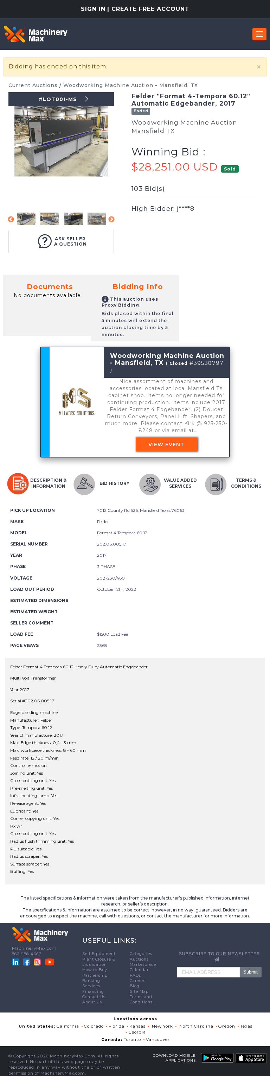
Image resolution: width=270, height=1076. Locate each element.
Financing (93, 991)
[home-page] (36, 34)
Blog (135, 986)
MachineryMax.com (34, 948)
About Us (92, 1002)
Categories (141, 953)
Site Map (139, 991)
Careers (138, 980)
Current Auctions (33, 85)
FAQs (135, 975)
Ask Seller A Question (70, 241)
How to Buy (94, 970)
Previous (10, 219)
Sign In (93, 9)
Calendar (139, 970)
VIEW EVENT (166, 444)
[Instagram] (38, 961)
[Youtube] (49, 961)
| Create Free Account (148, 9)
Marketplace (143, 964)
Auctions (139, 959)
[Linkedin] (16, 961)
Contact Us (93, 997)
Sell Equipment (99, 953)
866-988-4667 (26, 953)
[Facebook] (26, 961)
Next (111, 219)
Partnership (95, 975)
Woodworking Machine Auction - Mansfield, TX (130, 85)
